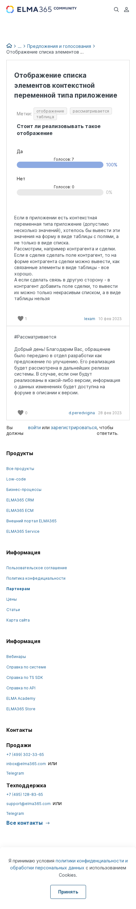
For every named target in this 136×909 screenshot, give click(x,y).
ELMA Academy (20, 698)
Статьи (13, 609)
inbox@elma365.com (26, 763)
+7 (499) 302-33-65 (25, 754)
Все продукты (20, 468)
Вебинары (16, 656)
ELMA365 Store (20, 708)
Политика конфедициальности (35, 578)
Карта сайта (18, 620)
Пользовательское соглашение (36, 567)
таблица (45, 116)
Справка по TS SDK (24, 677)
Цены (11, 599)
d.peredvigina (82, 412)
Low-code (16, 479)
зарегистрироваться (74, 427)
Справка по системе (26, 667)
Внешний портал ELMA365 (31, 521)
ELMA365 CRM (20, 500)
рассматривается (91, 110)
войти (34, 427)
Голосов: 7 (64, 159)
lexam (89, 318)
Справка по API (20, 688)
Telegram (15, 773)
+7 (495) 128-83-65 (24, 794)
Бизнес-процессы (23, 489)
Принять (68, 891)
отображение (50, 110)
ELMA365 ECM (20, 510)
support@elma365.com (28, 803)
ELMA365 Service (23, 531)
